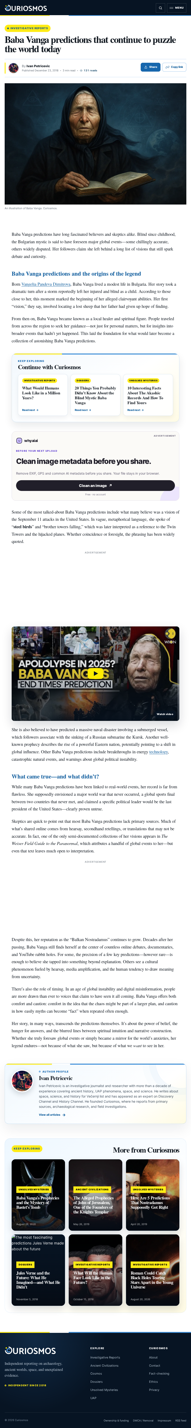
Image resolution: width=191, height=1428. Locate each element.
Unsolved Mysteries (104, 1390)
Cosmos (96, 1373)
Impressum (164, 1420)
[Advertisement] (95, 587)
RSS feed (180, 1420)
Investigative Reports (29, 28)
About (153, 1357)
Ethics (153, 1381)
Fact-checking (159, 1373)
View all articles (52, 1114)
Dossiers (96, 1381)
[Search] (160, 8)
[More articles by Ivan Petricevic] (13, 68)
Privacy (154, 1390)
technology (158, 751)
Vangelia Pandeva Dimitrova (45, 284)
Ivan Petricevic (38, 66)
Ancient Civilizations (104, 1365)
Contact (154, 1365)
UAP (93, 1398)
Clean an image (95, 485)
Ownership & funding (116, 1420)
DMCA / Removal (143, 1420)
